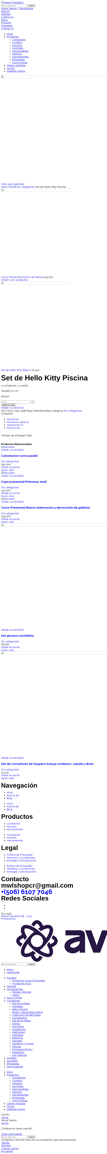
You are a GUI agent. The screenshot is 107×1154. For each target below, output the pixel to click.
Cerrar (5, 1117)
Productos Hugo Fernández (28, 980)
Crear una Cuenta (11, 1133)
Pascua (16, 1046)
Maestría (17, 1037)
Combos (17, 42)
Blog (9, 798)
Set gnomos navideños (17, 635)
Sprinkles (17, 48)
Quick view (7, 470)
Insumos (17, 45)
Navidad (17, 1040)
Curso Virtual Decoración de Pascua (22, 277)
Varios (16, 995)
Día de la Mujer (21, 1003)
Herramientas (20, 56)
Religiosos (18, 1052)
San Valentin (19, 1055)
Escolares (18, 1026)
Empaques (18, 59)
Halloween (18, 1032)
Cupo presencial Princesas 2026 (24, 481)
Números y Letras (23, 1043)
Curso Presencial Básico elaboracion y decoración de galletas (45, 507)
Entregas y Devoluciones (21, 860)
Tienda (12, 186)
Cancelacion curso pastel (19, 455)
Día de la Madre (21, 1020)
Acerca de (13, 795)
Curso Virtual (19, 62)
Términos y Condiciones (21, 857)
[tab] (54, 419)
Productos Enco (21, 983)
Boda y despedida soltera (27, 1012)
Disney (16, 1023)
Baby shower (20, 1009)
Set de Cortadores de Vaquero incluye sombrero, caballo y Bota (47, 764)
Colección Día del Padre (26, 1014)
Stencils (17, 53)
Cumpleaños (19, 1017)
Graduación (19, 1029)
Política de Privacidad (19, 854)
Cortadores (19, 39)
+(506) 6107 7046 (26, 892)
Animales (17, 1006)
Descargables (20, 51)
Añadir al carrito (8, 405)
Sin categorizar (26, 186)
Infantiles (17, 1035)
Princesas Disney (22, 1049)
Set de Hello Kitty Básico (16, 370)
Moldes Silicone (21, 992)
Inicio (4, 186)
